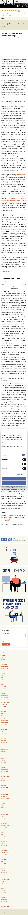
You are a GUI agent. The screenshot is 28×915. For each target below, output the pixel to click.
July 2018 (3, 830)
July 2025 (3, 673)
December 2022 (4, 720)
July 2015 (3, 883)
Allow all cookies (14, 478)
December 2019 (4, 792)
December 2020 (4, 769)
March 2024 (3, 688)
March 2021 (3, 762)
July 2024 (3, 680)
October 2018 (4, 823)
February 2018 (4, 841)
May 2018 (3, 834)
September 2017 (5, 852)
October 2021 (4, 751)
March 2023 (3, 713)
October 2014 (4, 904)
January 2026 (4, 664)
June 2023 (3, 706)
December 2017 (4, 845)
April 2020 (3, 783)
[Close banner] (25, 430)
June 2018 (3, 832)
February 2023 (4, 715)
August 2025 (4, 671)
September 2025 (5, 668)
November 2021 (4, 749)
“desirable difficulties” (20, 174)
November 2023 (4, 697)
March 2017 (3, 866)
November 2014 (4, 901)
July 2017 (3, 857)
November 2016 (4, 875)
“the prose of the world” (18, 221)
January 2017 (4, 870)
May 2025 (3, 677)
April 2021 (3, 760)
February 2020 (4, 787)
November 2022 (4, 722)
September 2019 (5, 798)
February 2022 (4, 742)
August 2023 (4, 704)
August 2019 (4, 801)
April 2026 (3, 662)
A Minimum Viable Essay (10, 279)
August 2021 (4, 756)
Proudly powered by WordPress (8, 912)
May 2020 (3, 780)
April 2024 (3, 686)
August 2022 (4, 729)
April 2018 (3, 836)
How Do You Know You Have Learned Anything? (11, 35)
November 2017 (4, 848)
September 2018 (5, 825)
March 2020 (3, 785)
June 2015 (3, 886)
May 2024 (3, 684)
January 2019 (4, 816)
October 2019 (4, 796)
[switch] (24, 459)
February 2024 (4, 691)
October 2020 (4, 774)
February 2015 (4, 895)
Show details (20, 474)
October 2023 (4, 700)
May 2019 (3, 807)
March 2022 (3, 740)
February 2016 (4, 877)
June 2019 (3, 805)
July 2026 (3, 655)
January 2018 (4, 843)
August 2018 (4, 827)
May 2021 (3, 758)
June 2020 (3, 778)
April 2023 (3, 711)
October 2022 (4, 724)
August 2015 (4, 881)
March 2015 (3, 892)
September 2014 (5, 906)
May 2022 (3, 736)
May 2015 (3, 888)
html (4, 639)
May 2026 (3, 659)
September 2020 (5, 776)
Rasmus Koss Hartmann (18, 291)
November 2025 (4, 666)
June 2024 (3, 682)
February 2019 (4, 814)
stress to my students (11, 59)
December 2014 (4, 899)
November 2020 (4, 771)
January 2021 (4, 767)
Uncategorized (15, 37)
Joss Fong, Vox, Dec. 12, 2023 (8, 56)
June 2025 (3, 675)
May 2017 (3, 861)
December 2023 (4, 695)
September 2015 (5, 879)
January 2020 (4, 789)
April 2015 (3, 890)
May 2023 (3, 709)
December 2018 (4, 818)
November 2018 (4, 821)
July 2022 (3, 731)
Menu (2, 18)
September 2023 (5, 702)
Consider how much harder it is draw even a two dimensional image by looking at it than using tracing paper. (14, 200)
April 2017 (3, 863)
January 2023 (4, 718)
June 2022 (3, 733)
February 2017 (4, 868)
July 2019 (3, 803)
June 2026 (3, 657)
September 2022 (5, 727)
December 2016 (4, 872)
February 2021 (4, 765)
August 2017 (4, 854)
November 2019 (4, 794)
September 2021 (5, 753)
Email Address (5, 633)
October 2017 (4, 850)
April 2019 (3, 810)
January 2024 (4, 693)
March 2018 (3, 839)
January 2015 (4, 897)
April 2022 (3, 738)
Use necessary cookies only (14, 483)
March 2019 (3, 812)
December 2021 (4, 747)
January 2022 (4, 745)
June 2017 (3, 859)
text (4, 641)
